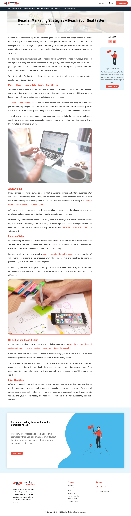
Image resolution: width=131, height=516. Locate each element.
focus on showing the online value (57, 254)
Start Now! (17, 453)
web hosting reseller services (24, 102)
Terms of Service (73, 496)
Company (102, 3)
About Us (71, 485)
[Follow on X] (101, 486)
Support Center (73, 501)
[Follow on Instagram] (114, 41)
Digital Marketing (43, 8)
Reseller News (16, 8)
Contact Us (71, 488)
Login (112, 3)
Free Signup (122, 3)
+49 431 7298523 (104, 492)
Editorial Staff (24, 25)
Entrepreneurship (29, 8)
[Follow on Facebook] (110, 41)
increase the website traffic (75, 227)
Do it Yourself (55, 8)
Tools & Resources (69, 8)
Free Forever (112, 86)
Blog (8, 8)
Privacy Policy (72, 499)
